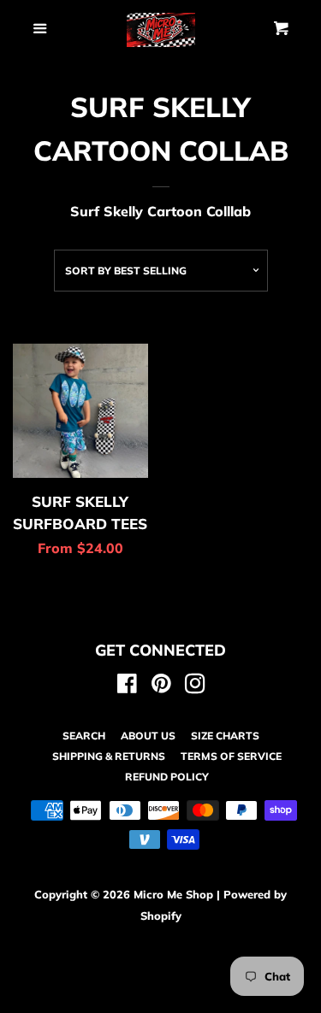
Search (83, 735)
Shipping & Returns (108, 756)
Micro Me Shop (173, 894)
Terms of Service (231, 756)
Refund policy (167, 776)
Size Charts (225, 735)
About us (148, 735)
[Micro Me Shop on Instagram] (195, 686)
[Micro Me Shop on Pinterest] (161, 686)
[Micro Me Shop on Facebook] (127, 686)
